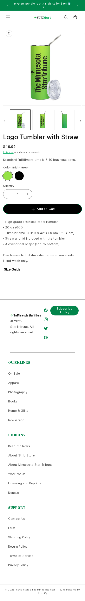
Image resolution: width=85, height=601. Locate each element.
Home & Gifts (18, 411)
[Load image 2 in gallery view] (42, 120)
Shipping (8, 152)
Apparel (14, 383)
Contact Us (16, 519)
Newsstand (16, 420)
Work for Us (17, 474)
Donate (13, 493)
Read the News (19, 446)
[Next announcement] (77, 5)
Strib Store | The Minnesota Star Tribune (40, 589)
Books (12, 401)
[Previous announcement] (7, 5)
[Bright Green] (7, 175)
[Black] (19, 175)
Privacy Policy (18, 565)
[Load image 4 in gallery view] (64, 120)
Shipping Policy (19, 537)
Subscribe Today (64, 310)
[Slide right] (80, 120)
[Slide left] (4, 120)
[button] (8, 17)
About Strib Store (21, 455)
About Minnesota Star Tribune (30, 465)
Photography (17, 392)
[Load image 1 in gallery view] (20, 120)
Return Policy (17, 546)
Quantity (8, 186)
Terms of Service (20, 556)
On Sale (14, 373)
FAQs (11, 528)
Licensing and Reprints (24, 483)
